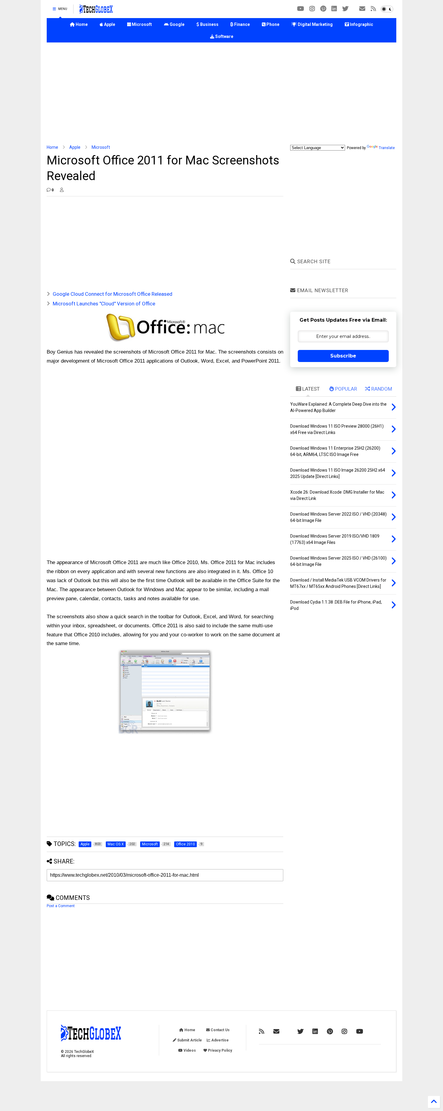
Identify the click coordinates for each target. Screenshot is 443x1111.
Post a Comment (61, 906)
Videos (189, 1050)
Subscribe (343, 356)
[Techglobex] (373, 9)
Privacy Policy (219, 1050)
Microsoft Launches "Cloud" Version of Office (104, 304)
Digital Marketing (315, 24)
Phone (272, 24)
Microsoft (141, 24)
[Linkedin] (334, 9)
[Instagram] (312, 9)
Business (208, 24)
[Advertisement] (221, 93)
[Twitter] (345, 9)
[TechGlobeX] (96, 10)
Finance (241, 24)
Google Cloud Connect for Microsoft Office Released (112, 294)
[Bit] (300, 9)
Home (81, 24)
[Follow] (362, 9)
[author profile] (62, 190)
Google (176, 24)
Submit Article (189, 1040)
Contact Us (220, 1030)
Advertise (219, 1040)
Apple (109, 24)
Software (223, 36)
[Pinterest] (323, 9)
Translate (387, 148)
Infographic (361, 24)
